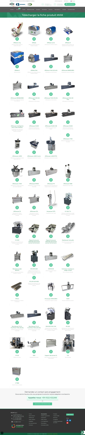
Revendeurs (44, 9)
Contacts (64, 9)
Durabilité (31, 421)
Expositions (43, 417)
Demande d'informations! (42, 404)
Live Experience (44, 421)
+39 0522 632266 (49, 398)
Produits (18, 9)
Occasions (38, 9)
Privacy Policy (49, 433)
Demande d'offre (71, 9)
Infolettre (70, 414)
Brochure (55, 417)
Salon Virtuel (44, 419)
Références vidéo (30, 9)
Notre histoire (32, 415)
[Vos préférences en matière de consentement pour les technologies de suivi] (2, 433)
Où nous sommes (33, 423)
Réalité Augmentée (45, 415)
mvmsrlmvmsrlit (17, 421)
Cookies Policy (55, 433)
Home (30, 413)
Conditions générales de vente (57, 422)
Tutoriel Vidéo (56, 415)
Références (31, 417)
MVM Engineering (70, 4)
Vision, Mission (32, 419)
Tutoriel (23, 9)
